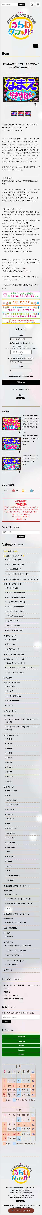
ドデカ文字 (8, 678)
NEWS (9, 795)
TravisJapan (11, 847)
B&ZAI (9, 861)
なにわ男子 (11, 842)
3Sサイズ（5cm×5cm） (15, 630)
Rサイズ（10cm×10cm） (16, 616)
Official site (21, 1036)
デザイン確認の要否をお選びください (21, 358)
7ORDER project (13, 875)
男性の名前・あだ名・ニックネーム (16, 886)
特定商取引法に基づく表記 (13, 999)
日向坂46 (10, 776)
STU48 (9, 762)
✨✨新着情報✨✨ (11, 551)
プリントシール (12, 639)
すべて (6, 490)
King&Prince (11, 828)
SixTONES (11, 833)
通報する (21, 395)
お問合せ (7, 992)
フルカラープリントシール (16, 663)
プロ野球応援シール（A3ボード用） (19, 946)
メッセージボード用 (14, 700)
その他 (9, 781)
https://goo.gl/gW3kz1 (29, 198)
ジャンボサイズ (12, 588)
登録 (6, 1022)
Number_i (10, 880)
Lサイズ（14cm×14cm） (16, 607)
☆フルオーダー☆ (10, 711)
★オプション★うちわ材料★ (14, 654)
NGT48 (9, 758)
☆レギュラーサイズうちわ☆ (14, 961)
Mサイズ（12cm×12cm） (16, 611)
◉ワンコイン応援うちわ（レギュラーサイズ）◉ (21, 579)
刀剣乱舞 (7, 933)
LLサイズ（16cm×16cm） (16, 602)
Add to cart (21, 382)
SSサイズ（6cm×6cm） (15, 625)
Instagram (21, 1041)
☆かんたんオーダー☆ (12, 683)
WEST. (9, 824)
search (21, 4)
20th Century (12, 791)
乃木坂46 (10, 767)
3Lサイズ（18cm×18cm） (16, 597)
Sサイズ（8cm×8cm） (15, 621)
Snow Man (11, 838)
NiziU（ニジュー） (13, 894)
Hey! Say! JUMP (13, 805)
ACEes (9, 852)
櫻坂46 (9, 772)
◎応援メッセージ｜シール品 (14, 659)
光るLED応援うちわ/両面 (16, 564)
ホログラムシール (13, 649)
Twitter (21, 1045)
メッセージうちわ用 (14, 696)
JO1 (8, 871)
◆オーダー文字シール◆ (12, 584)
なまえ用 (10, 691)
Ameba (21, 1054)
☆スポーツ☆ (8, 942)
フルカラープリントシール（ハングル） (21, 668)
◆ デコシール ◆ (10, 636)
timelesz (10, 814)
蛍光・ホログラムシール (15, 672)
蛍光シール (11, 644)
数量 (21, 367)
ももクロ (10, 908)
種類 (21, 335)
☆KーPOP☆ (8, 716)
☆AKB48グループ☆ (11, 735)
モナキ (9, 866)
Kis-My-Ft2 (11, 809)
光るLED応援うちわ (14, 560)
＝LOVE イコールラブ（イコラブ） (19, 899)
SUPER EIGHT (12, 800)
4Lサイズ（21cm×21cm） (16, 592)
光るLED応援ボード (14, 569)
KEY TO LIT (11, 857)
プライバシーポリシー (11, 995)
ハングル (10, 705)
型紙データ (8, 970)
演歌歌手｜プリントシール (16, 922)
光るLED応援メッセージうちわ (18, 574)
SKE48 (9, 744)
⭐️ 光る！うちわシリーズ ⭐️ (14, 556)
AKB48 (9, 739)
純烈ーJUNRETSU (10, 928)
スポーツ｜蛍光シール (15, 955)
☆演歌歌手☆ (8, 919)
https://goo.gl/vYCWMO (10, 226)
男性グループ (8, 787)
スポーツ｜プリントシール (16, 950)
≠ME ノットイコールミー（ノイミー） (20, 903)
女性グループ (8, 890)
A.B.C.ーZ (10, 819)
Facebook (21, 1050)
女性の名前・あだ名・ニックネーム (16, 914)
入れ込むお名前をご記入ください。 (22, 343)
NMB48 (9, 748)
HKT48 (9, 753)
